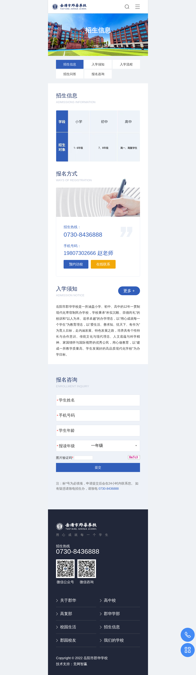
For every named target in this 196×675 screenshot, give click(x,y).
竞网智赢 (80, 664)
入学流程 (126, 64)
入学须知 (98, 64)
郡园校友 (68, 640)
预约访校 (76, 264)
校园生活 (68, 627)
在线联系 (103, 264)
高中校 (110, 600)
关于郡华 (68, 600)
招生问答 (69, 74)
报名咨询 (98, 74)
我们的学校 (114, 640)
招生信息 (69, 64)
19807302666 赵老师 (88, 253)
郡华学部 (112, 613)
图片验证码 (64, 457)
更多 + (129, 291)
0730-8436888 (109, 488)
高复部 (66, 613)
